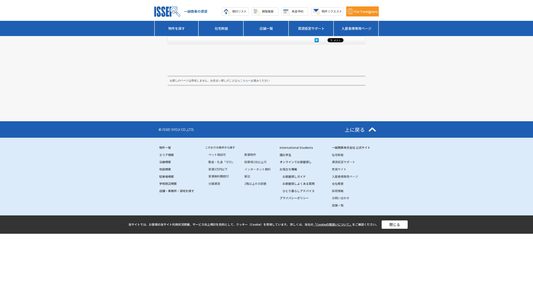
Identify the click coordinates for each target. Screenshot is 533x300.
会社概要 (338, 183)
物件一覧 (165, 147)
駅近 (247, 176)
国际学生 (285, 155)
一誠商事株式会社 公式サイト (351, 147)
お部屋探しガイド (294, 176)
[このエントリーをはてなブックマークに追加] (317, 40)
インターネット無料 (257, 169)
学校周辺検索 (168, 183)
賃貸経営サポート (311, 28)
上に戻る (355, 129)
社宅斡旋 (221, 28)
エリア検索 (166, 155)
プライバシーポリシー (294, 198)
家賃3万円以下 (218, 169)
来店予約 (297, 11)
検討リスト (239, 11)
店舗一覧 (266, 28)
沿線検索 (165, 162)
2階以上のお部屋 (255, 183)
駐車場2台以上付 (255, 162)
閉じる (394, 224)
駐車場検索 (166, 176)
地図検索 (165, 169)
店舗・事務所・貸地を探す (176, 191)
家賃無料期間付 (218, 176)
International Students (296, 147)
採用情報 (338, 191)
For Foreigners (366, 11)
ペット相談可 (217, 154)
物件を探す (176, 28)
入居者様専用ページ (356, 28)
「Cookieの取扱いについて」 (332, 224)
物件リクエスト (332, 11)
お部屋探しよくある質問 (299, 183)
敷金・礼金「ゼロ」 (221, 162)
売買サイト (339, 169)
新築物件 (250, 154)
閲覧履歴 (268, 11)
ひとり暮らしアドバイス (299, 191)
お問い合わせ (340, 198)
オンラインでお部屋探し (296, 162)
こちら (244, 80)
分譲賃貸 (214, 183)
